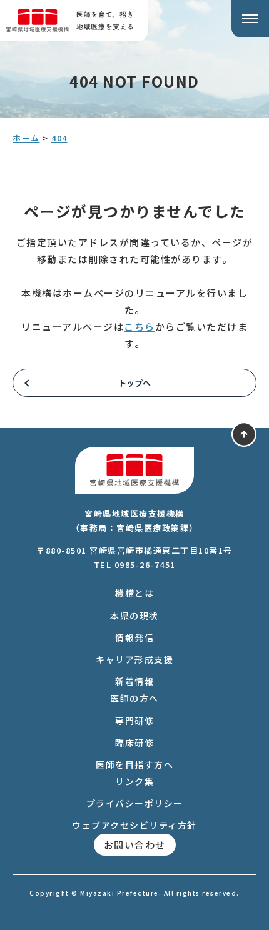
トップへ (134, 383)
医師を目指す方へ (134, 764)
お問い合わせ (135, 844)
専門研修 (134, 720)
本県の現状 (134, 615)
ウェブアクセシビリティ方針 (134, 825)
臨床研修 (134, 742)
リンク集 (134, 781)
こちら (139, 326)
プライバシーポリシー (134, 803)
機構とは (134, 593)
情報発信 (134, 637)
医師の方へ (134, 698)
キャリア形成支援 (134, 659)
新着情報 (134, 681)
